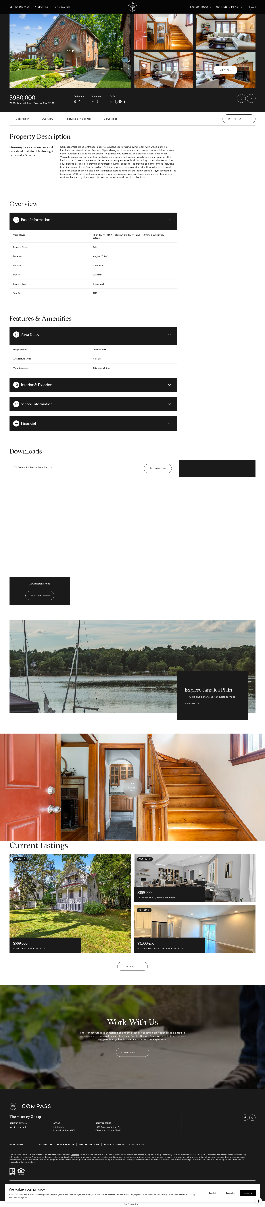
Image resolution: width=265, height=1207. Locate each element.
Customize (230, 1193)
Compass (75, 1154)
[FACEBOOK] (245, 1118)
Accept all (248, 1193)
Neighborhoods (89, 1144)
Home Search (61, 7)
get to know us (20, 7)
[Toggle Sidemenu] (252, 7)
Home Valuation (114, 1144)
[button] (239, 118)
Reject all (212, 1193)
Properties (41, 7)
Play (69, 51)
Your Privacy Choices (132, 1204)
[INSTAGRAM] (252, 1118)
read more (190, 703)
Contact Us (136, 1144)
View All (225, 70)
